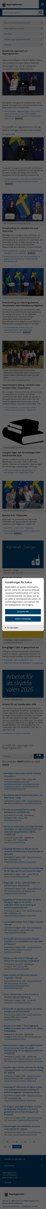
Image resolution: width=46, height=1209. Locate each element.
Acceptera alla (23, 611)
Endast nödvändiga (23, 619)
